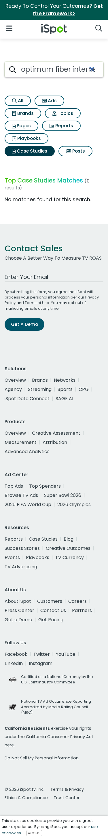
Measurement (21, 442)
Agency (13, 389)
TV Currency (69, 557)
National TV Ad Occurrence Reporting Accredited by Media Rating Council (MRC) (56, 707)
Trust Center (66, 798)
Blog (68, 539)
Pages (23, 125)
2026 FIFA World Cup (28, 504)
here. (10, 745)
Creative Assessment (56, 433)
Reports (63, 125)
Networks (64, 380)
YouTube (65, 654)
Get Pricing (50, 619)
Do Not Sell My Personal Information (42, 758)
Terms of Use (37, 302)
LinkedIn (14, 663)
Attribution (55, 442)
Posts (78, 151)
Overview (15, 380)
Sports (65, 389)
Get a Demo (18, 619)
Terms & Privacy (67, 789)
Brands (25, 113)
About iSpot (18, 601)
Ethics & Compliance (26, 798)
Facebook (16, 654)
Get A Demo (24, 324)
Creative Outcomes (68, 548)
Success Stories (22, 548)
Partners (82, 610)
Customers (49, 601)
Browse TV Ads (21, 495)
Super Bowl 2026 (62, 495)
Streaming (40, 389)
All (20, 100)
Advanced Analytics (27, 451)
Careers (77, 601)
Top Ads (14, 486)
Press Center (19, 610)
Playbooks (28, 138)
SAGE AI (64, 398)
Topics (64, 113)
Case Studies (31, 151)
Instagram (40, 663)
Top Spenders (45, 486)
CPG (84, 389)
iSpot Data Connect (27, 398)
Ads (52, 100)
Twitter (41, 654)
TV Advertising (21, 566)
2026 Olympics (74, 504)
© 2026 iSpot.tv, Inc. (25, 789)
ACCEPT (34, 833)
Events (12, 557)
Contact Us (53, 610)
